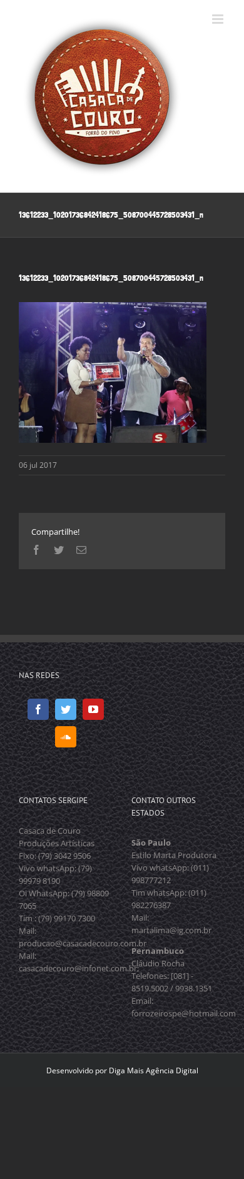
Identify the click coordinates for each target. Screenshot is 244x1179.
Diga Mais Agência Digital (153, 1070)
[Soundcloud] (65, 736)
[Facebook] (38, 709)
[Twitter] (65, 709)
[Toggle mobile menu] (218, 19)
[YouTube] (93, 709)
